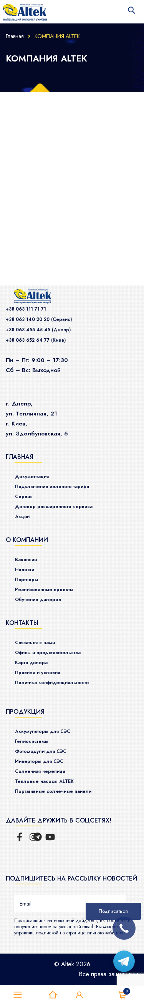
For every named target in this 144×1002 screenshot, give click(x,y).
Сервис (24, 496)
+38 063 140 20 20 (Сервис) (39, 319)
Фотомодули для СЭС (40, 751)
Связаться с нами (35, 642)
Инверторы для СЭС (39, 761)
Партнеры (26, 579)
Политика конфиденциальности (52, 682)
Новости (24, 569)
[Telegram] (124, 961)
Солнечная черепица (40, 771)
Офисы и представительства (48, 652)
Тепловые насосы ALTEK (44, 781)
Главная (15, 36)
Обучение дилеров (38, 599)
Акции (22, 516)
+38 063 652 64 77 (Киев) (36, 340)
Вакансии (26, 559)
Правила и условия (37, 672)
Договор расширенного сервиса (54, 506)
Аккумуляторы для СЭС (42, 731)
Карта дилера (31, 662)
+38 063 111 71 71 (26, 309)
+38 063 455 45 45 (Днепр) (38, 329)
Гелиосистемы (31, 741)
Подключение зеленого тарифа (52, 486)
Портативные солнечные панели (53, 791)
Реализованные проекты (44, 589)
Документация (32, 476)
